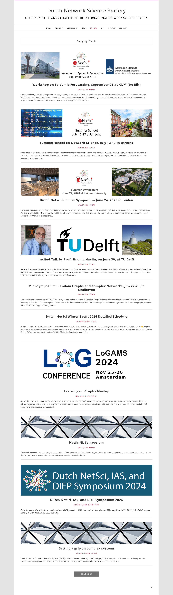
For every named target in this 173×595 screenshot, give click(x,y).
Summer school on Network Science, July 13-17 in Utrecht (86, 143)
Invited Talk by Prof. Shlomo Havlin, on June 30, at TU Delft (86, 259)
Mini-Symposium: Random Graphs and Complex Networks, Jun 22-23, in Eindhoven (86, 288)
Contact (123, 28)
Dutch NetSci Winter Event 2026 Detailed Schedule (86, 316)
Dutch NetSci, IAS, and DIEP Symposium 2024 (86, 500)
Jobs (103, 28)
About (58, 28)
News (84, 28)
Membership (72, 28)
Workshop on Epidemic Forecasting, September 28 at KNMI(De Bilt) (86, 84)
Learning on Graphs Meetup (86, 391)
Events (93, 28)
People (111, 28)
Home (48, 28)
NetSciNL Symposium (86, 442)
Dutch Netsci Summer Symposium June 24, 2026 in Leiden (86, 200)
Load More (86, 574)
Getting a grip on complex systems (87, 548)
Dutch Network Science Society (86, 10)
